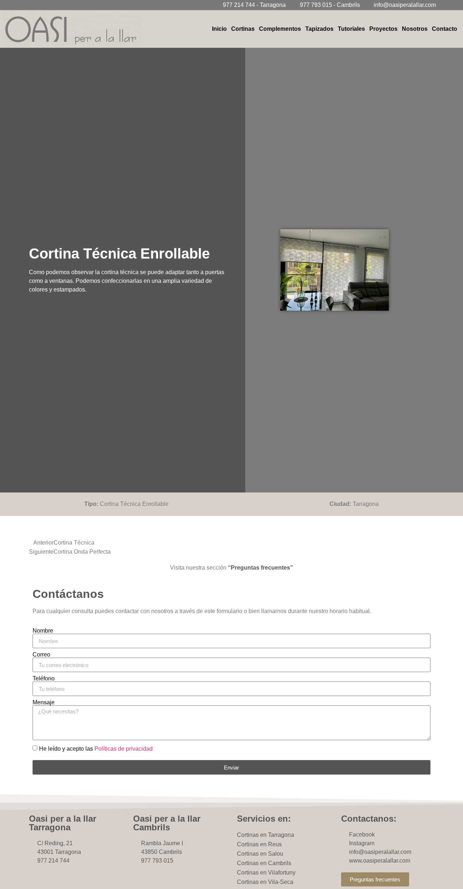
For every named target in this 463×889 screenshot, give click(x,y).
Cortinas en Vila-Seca (265, 882)
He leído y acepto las (96, 749)
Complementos (280, 29)
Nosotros (415, 29)
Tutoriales (351, 29)
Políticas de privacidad (123, 749)
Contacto (444, 29)
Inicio (219, 29)
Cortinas (243, 29)
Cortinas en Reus (259, 844)
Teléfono (44, 679)
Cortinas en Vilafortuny (266, 872)
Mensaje (44, 702)
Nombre (43, 631)
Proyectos (383, 29)
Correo (41, 655)
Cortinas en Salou (260, 854)
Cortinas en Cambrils (264, 863)
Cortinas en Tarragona (265, 835)
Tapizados (319, 29)
